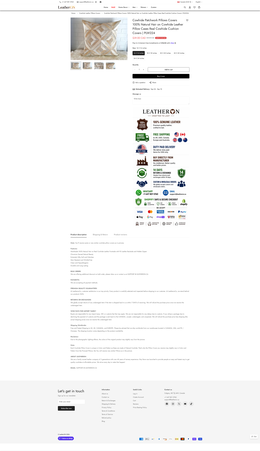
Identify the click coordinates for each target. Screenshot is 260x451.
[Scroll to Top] (256, 440)
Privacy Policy (106, 407)
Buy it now (161, 76)
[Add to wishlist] (187, 20)
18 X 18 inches (152, 53)
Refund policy (106, 418)
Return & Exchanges (108, 400)
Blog (103, 421)
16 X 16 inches (139, 53)
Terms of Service (107, 414)
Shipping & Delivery (108, 404)
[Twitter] (179, 403)
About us (105, 393)
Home (106, 7)
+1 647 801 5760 (170, 397)
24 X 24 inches (139, 59)
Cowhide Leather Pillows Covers (89, 13)
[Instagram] (96, 2)
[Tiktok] (191, 403)
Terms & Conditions (108, 411)
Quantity (136, 65)
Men (134, 7)
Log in (135, 393)
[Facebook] (100, 2)
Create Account (138, 397)
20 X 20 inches (166, 53)
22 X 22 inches (179, 53)
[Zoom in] (123, 22)
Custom (153, 7)
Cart (134, 400)
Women (143, 7)
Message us (137, 94)
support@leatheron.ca (171, 399)
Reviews (135, 404)
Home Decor (123, 7)
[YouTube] (185, 403)
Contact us (105, 397)
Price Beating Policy (140, 407)
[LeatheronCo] (66, 7)
